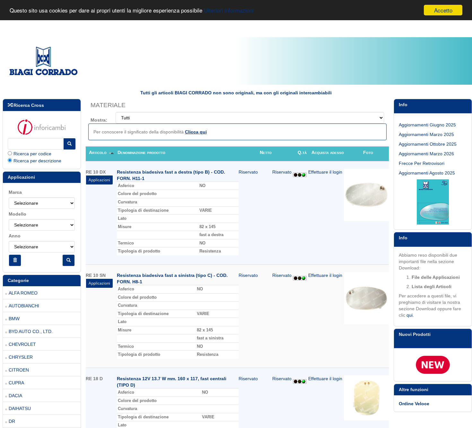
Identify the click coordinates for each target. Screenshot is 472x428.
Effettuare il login (325, 172)
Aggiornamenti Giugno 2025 (427, 124)
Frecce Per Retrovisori (421, 163)
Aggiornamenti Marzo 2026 (426, 153)
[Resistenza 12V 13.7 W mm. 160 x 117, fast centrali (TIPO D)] (366, 397)
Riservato (248, 172)
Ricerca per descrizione (37, 160)
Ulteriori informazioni (229, 10)
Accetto (443, 10)
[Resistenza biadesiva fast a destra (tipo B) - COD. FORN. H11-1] (366, 194)
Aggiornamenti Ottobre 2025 (428, 144)
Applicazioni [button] (99, 180)
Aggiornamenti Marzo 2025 (426, 134)
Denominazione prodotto (141, 152)
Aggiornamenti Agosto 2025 (427, 172)
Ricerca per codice (32, 153)
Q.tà (302, 152)
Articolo (98, 152)
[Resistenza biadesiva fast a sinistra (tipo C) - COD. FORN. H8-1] (366, 297)
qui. (410, 315)
